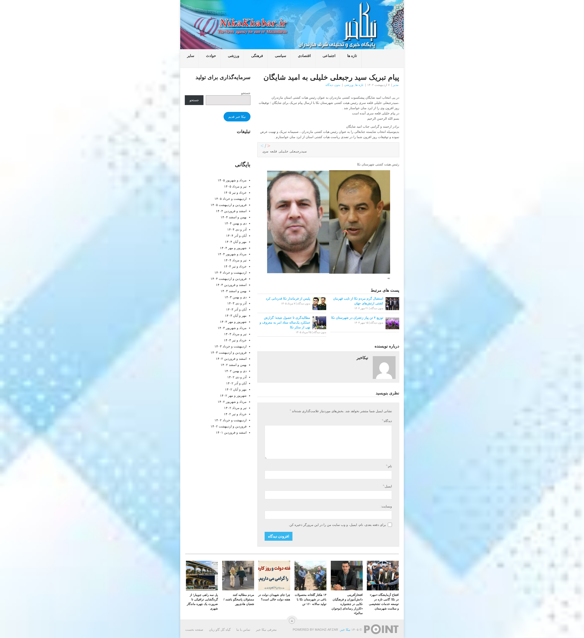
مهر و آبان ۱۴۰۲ (236, 389)
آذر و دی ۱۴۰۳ (237, 303)
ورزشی (233, 56)
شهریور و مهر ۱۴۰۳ (233, 322)
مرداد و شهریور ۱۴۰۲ (232, 402)
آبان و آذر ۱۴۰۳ (236, 309)
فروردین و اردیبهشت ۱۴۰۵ (229, 205)
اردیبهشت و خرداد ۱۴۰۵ (230, 199)
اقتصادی (304, 56)
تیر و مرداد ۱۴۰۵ (235, 186)
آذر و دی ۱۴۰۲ (237, 377)
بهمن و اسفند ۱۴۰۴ (234, 217)
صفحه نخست (194, 629)
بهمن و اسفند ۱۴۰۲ (234, 365)
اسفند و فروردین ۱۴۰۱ (231, 432)
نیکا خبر (345, 629)
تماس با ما (243, 629)
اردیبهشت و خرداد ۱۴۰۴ (230, 272)
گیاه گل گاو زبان (220, 629)
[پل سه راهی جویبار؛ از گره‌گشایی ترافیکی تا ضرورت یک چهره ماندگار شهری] (202, 575)
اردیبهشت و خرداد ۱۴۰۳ (230, 346)
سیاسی (280, 56)
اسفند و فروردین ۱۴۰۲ (231, 358)
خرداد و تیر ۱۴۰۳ (235, 340)
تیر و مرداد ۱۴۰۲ (235, 408)
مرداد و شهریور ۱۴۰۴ (232, 254)
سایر (190, 56)
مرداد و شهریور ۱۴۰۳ (232, 328)
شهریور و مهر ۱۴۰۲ (233, 395)
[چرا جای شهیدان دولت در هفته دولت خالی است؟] (274, 575)
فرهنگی (257, 56)
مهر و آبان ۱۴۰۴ (236, 242)
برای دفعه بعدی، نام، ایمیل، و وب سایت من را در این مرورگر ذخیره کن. (337, 525)
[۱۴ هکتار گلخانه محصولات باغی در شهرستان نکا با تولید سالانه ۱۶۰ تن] (310, 575)
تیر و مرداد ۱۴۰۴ (235, 260)
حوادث (211, 56)
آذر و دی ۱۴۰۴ (237, 229)
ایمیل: (387, 486)
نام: (389, 466)
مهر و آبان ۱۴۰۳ (236, 315)
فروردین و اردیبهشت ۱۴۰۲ (229, 426)
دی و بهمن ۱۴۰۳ (235, 297)
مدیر (396, 85)
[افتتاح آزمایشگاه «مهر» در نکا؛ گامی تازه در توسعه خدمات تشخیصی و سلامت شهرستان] (383, 575)
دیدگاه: (387, 421)
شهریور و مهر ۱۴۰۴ (233, 248)
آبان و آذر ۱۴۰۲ (236, 383)
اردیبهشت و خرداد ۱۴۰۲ (230, 420)
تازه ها (352, 56)
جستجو (245, 93)
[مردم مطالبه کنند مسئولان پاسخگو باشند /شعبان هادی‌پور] (238, 575)
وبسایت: (386, 506)
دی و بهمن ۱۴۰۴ (235, 223)
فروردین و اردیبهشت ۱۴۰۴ (229, 278)
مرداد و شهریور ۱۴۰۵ (232, 180)
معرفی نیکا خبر (266, 629)
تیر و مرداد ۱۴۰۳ (235, 334)
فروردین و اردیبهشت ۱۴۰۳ (229, 352)
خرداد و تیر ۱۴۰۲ (235, 414)
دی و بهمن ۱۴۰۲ (235, 371)
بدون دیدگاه (333, 85)
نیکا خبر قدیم (237, 116)
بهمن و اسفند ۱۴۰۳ (234, 291)
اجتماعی (329, 56)
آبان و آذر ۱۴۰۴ (236, 235)
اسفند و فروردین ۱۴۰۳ (231, 285)
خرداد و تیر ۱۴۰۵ (235, 192)
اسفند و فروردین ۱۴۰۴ (231, 211)
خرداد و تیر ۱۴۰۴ (235, 266)
